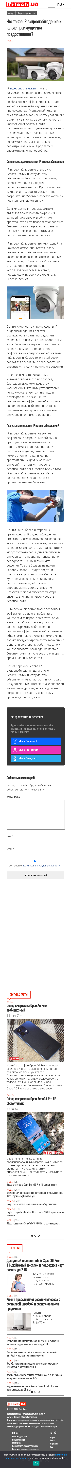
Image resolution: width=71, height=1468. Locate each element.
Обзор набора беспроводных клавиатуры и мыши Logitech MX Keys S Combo (35, 1186)
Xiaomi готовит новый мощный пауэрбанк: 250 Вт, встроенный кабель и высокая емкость (31, 1388)
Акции (52, 1437)
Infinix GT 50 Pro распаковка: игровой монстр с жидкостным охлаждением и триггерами (29, 1220)
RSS (51, 1446)
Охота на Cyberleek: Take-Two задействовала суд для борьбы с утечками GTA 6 (32, 1376)
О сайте (16, 1433)
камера (11, 13)
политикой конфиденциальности (41, 865)
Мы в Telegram (27, 758)
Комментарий (15, 797)
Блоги (52, 1440)
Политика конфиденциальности (25, 1449)
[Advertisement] (35, 921)
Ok (36, 1463)
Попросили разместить (26, 13)
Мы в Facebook (28, 741)
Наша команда (18, 1439)
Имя (10, 836)
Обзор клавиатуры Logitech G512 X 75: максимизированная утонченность (35, 1209)
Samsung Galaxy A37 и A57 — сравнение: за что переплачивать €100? (30, 1231)
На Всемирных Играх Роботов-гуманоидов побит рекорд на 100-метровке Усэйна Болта (35, 1354)
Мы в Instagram (28, 749)
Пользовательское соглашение (25, 1445)
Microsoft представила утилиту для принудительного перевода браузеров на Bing (32, 1342)
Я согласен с (33, 865)
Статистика (16, 1442)
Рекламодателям (19, 1436)
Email (10, 848)
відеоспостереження (24, 88)
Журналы (54, 1443)
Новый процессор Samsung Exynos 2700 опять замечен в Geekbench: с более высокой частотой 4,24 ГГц (34, 1365)
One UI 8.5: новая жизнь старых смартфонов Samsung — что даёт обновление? (34, 1197)
